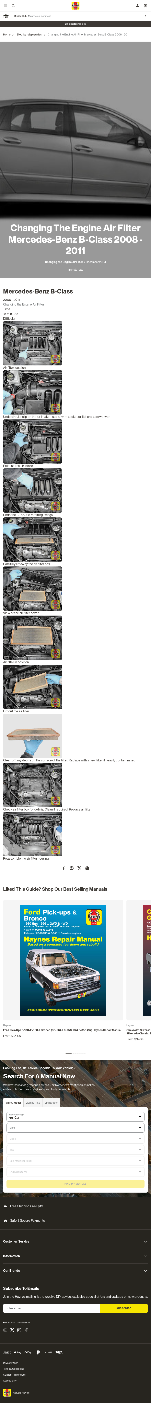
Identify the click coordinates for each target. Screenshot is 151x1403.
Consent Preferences (14, 1374)
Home (7, 34)
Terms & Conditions (13, 1369)
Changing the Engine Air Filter (64, 262)
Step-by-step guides (29, 34)
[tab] (68, 1053)
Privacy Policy (10, 1363)
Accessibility (10, 1380)
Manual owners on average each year (75, 24)
